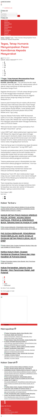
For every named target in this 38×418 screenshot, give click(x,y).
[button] (18, 16)
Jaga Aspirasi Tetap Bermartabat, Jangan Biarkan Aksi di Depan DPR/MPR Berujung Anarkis (20, 344)
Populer (6, 324)
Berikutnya (7, 285)
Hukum (8, 59)
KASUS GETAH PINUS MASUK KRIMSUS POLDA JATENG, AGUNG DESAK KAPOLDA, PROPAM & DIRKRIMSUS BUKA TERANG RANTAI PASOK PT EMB (19, 219)
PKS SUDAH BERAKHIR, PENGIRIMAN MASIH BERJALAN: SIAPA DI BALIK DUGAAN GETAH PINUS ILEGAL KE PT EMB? (18, 237)
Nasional (12, 59)
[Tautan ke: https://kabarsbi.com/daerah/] (16, 362)
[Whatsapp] (4, 67)
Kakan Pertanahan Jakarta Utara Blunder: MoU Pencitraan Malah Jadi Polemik (17, 270)
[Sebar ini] (4, 62)
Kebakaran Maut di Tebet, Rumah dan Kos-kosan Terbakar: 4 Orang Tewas (18, 357)
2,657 (5, 283)
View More (4, 294)
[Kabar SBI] (4, 10)
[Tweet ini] (4, 64)
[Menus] (1, 3)
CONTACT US (8, 413)
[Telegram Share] (4, 66)
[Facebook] (4, 197)
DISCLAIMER (7, 410)
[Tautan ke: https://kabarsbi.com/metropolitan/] (15, 329)
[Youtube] (5, 198)
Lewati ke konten (6, 1)
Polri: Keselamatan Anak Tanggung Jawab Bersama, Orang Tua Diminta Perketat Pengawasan (19, 397)
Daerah (3, 59)
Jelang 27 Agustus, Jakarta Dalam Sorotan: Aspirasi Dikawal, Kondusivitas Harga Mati (19, 350)
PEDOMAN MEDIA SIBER (11, 412)
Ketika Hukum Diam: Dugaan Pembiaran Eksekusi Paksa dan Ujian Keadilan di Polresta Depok (18, 254)
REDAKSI (6, 409)
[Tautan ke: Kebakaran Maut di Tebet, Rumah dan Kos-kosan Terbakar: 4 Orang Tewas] (20, 355)
